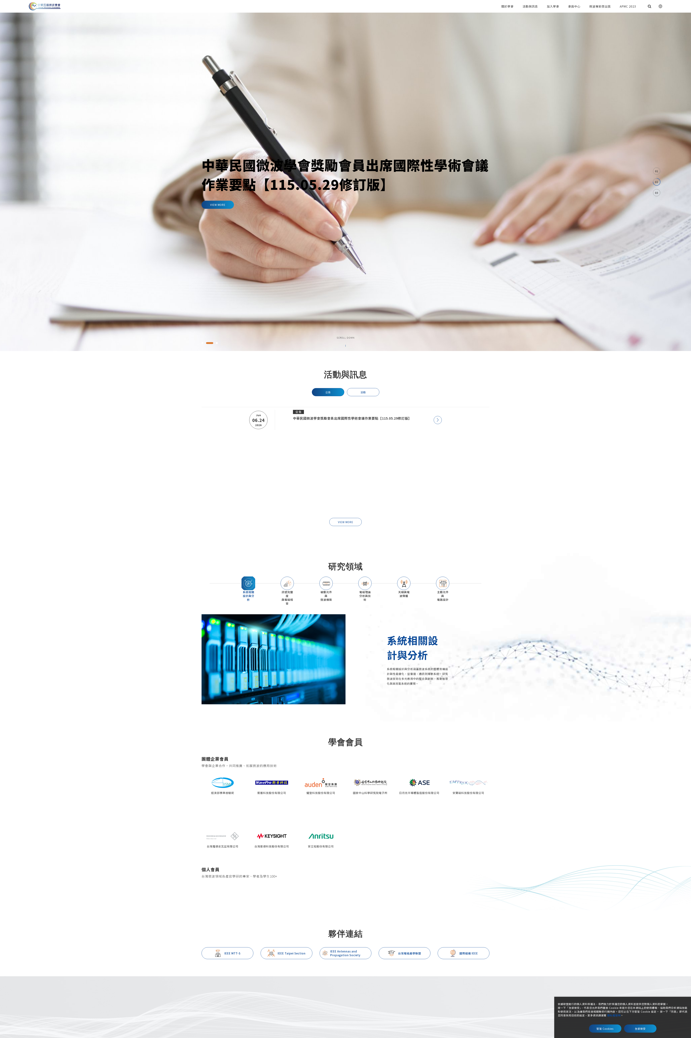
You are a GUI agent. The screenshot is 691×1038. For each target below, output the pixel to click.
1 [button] (206, 343)
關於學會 (507, 6)
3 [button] (217, 343)
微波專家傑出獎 (600, 6)
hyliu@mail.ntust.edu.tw (314, 999)
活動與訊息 (530, 6)
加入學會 (553, 6)
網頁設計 (471, 1017)
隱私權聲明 (614, 1015)
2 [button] (213, 343)
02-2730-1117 (275, 999)
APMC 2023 (628, 6)
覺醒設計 (484, 1017)
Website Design (438, 1014)
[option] (345, 182)
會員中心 (574, 6)
